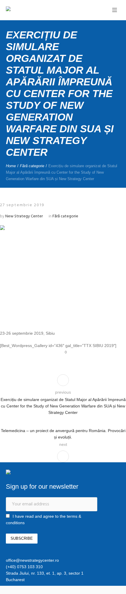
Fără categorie (32, 166)
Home (11, 166)
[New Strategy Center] (28, 9)
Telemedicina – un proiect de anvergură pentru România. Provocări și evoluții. (63, 433)
